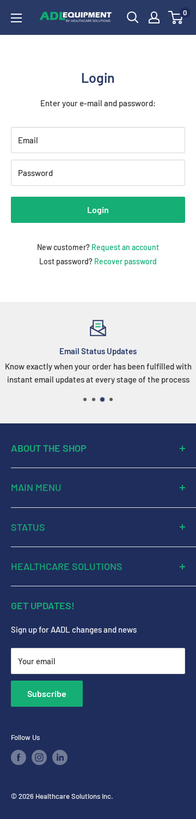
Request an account (125, 247)
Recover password (125, 261)
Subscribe (46, 693)
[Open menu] (16, 18)
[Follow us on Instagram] (39, 757)
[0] (176, 17)
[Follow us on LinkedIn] (60, 757)
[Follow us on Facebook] (18, 757)
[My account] (154, 17)
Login (98, 209)
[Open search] (133, 17)
